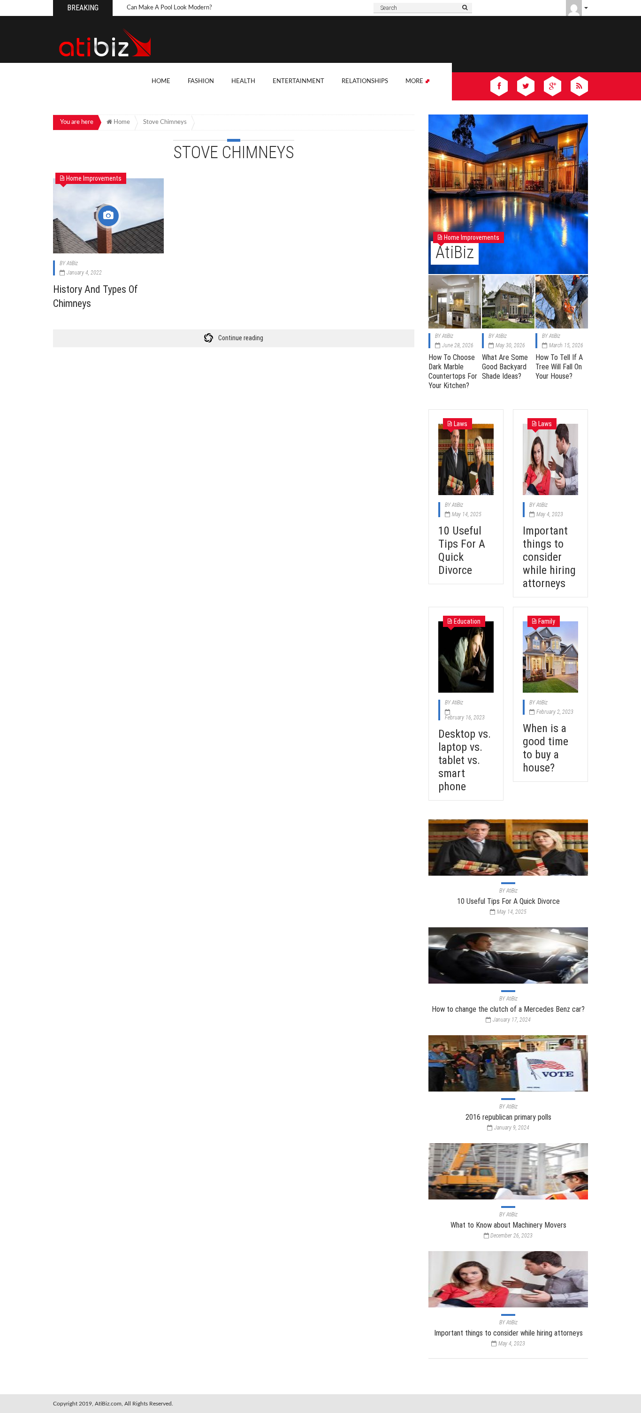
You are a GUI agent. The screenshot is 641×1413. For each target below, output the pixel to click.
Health (243, 81)
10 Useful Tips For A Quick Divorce (461, 550)
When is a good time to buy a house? (545, 748)
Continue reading (240, 338)
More (415, 81)
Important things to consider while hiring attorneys (549, 557)
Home (161, 81)
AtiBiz (72, 263)
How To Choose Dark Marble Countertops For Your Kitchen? (452, 371)
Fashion (201, 81)
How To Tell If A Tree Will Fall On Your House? (559, 367)
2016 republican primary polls (508, 1117)
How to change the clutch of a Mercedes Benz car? (508, 1009)
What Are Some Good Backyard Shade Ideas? (505, 367)
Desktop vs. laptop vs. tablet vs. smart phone (464, 760)
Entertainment (298, 81)
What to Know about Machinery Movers (508, 1225)
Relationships (365, 81)
